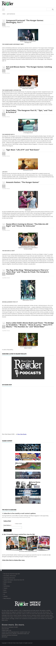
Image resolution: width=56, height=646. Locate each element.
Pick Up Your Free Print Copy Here (11, 573)
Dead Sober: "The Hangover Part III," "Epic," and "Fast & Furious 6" (29, 111)
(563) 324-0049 (5, 628)
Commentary (6, 586)
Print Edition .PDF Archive (9, 575)
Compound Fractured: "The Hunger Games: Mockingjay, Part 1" (24, 21)
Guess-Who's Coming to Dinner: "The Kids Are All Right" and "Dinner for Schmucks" (27, 225)
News (4, 584)
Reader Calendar (7, 582)
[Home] (7, 3)
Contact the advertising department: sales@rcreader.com (16, 632)
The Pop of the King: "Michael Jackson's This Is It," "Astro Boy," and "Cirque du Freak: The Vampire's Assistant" (27, 272)
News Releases (7, 598)
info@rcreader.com (6, 630)
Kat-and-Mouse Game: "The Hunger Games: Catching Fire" (29, 68)
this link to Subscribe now (15, 560)
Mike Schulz (7, 26)
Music (4, 590)
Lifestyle (5, 596)
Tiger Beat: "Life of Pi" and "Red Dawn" (23, 150)
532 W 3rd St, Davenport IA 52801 (10, 627)
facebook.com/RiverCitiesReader (10, 635)
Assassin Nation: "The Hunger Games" (22, 182)
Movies (5, 592)
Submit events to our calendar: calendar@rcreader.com (15, 633)
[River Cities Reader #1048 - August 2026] (28, 409)
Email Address (8, 525)
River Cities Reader (22, 434)
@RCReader (5, 637)
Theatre (5, 588)
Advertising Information (9, 578)
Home (3, 14)
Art (4, 594)
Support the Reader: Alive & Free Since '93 (13, 580)
